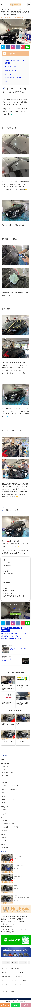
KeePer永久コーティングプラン (9, 789)
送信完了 (12, 991)
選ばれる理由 (5, 766)
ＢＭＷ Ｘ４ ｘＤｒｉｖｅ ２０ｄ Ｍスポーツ (22, 886)
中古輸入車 (5, 636)
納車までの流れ (6, 775)
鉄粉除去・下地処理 (10, 70)
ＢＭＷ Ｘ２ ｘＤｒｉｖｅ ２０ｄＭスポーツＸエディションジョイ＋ (22, 897)
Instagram (23, 962)
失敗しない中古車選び (6, 763)
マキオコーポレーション (19, 634)
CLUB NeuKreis (5, 980)
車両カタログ (4, 807)
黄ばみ (20, 638)
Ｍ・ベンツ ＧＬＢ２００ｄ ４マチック (21, 865)
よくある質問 (5, 847)
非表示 (13, 53)
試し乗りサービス (6, 769)
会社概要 (3, 834)
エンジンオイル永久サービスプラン (10, 786)
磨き (22, 636)
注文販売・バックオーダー (8, 799)
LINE (15, 1005)
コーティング (6, 634)
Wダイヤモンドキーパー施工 (13, 78)
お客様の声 (4, 830)
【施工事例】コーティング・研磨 (11, 628)
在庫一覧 (3, 796)
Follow (15, 608)
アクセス (4, 837)
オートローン (5, 802)
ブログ (2, 818)
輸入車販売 (12, 638)
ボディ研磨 (8, 74)
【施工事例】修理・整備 (8, 824)
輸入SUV (4, 638)
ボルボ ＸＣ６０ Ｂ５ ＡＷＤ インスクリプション (22, 876)
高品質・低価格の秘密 (7, 772)
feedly (16, 614)
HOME (2, 759)
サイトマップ (4, 984)
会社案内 (12, 988)
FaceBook (14, 962)
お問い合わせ (5, 1005)
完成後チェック (9, 81)
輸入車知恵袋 (5, 630)
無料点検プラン (6, 792)
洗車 (17, 636)
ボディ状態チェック (10, 67)
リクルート (4, 840)
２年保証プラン (6, 783)
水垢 (12, 636)
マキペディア (5, 809)
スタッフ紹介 (4, 814)
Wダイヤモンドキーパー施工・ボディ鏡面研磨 (15, 61)
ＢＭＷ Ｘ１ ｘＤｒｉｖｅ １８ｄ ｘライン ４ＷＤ (22, 855)
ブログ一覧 (22, 984)
